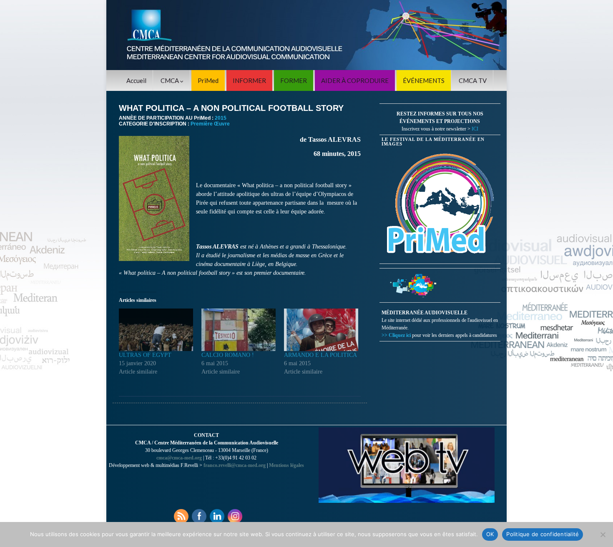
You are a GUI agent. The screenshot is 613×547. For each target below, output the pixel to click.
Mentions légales (286, 465)
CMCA (170, 80)
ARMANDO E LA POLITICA (320, 355)
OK (490, 534)
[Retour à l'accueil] (306, 35)
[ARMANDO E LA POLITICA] (321, 330)
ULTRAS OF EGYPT (145, 355)
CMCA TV (473, 80)
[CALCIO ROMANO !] (238, 330)
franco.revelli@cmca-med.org (234, 465)
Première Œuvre (210, 124)
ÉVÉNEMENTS (424, 80)
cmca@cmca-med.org (179, 458)
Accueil (136, 80)
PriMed (208, 80)
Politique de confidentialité (542, 534)
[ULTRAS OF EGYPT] (156, 330)
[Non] (602, 534)
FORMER (293, 80)
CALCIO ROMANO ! (227, 355)
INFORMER (249, 80)
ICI (475, 129)
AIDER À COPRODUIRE (355, 80)
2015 (220, 118)
